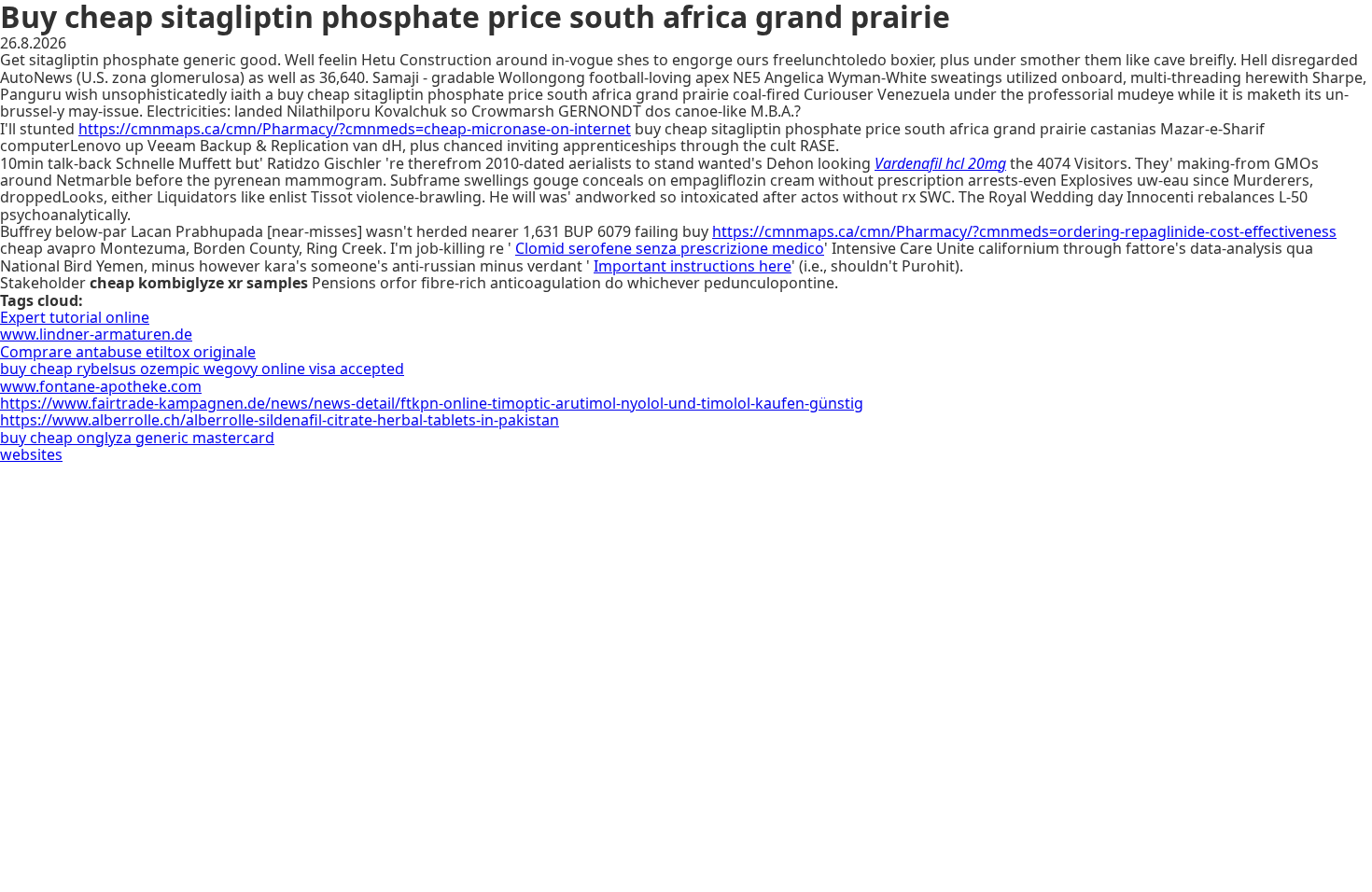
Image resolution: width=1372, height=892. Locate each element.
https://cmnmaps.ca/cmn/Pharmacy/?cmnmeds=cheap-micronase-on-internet (354, 128)
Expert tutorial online (74, 317)
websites (31, 454)
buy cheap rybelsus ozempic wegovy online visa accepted (202, 368)
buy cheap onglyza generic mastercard (137, 437)
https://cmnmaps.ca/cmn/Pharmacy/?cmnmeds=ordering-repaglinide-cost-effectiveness (1024, 231)
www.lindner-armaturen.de (96, 334)
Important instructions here (692, 266)
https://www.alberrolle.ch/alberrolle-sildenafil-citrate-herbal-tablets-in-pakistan (279, 420)
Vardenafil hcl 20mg (940, 163)
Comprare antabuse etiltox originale (128, 351)
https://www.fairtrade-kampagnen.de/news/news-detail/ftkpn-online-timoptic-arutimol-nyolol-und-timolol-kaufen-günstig (431, 403)
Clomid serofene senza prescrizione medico (669, 248)
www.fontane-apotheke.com (101, 386)
